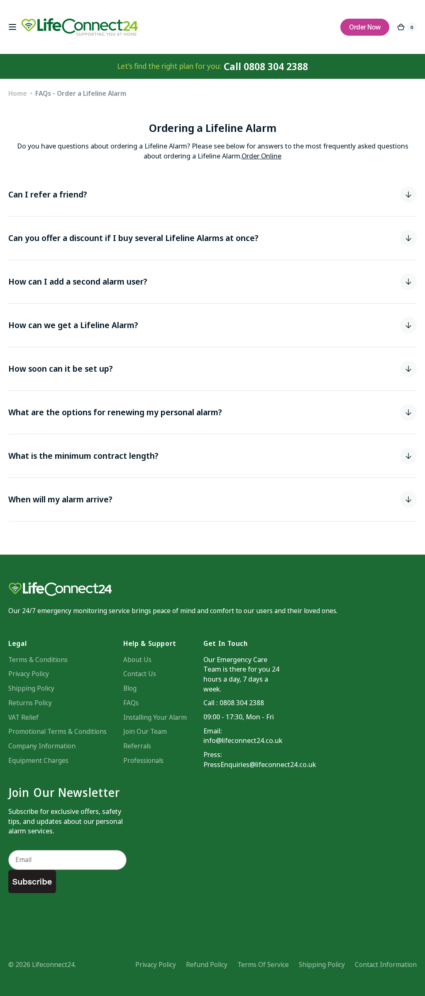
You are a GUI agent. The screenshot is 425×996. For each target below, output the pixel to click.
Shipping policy (322, 964)
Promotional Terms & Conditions (57, 731)
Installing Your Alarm (155, 717)
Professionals (143, 760)
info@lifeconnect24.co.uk (242, 740)
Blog (130, 688)
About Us (137, 659)
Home (17, 93)
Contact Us (139, 673)
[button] (12, 27)
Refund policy (206, 964)
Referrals (137, 745)
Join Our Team (145, 731)
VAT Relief (23, 717)
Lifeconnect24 (53, 964)
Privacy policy (155, 964)
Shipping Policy (31, 688)
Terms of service (263, 964)
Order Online (261, 156)
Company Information (42, 745)
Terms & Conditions (38, 659)
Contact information (386, 964)
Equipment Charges (38, 760)
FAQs (131, 702)
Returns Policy (30, 702)
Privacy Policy (28, 673)
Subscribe (32, 881)
